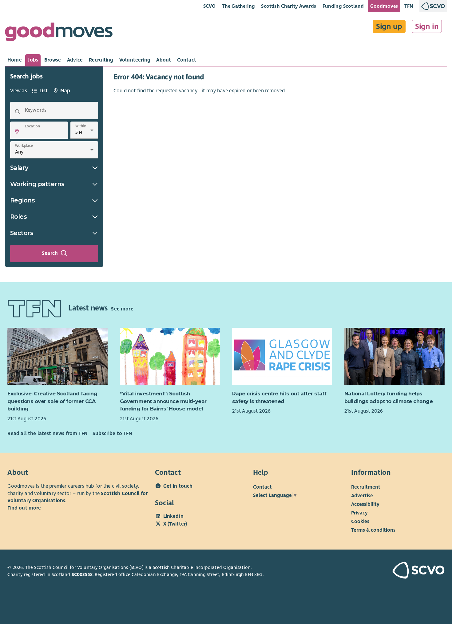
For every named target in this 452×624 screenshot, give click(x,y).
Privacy (359, 513)
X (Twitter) (175, 524)
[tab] (14, 60)
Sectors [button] (22, 233)
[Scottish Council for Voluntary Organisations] (410, 571)
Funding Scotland (343, 6)
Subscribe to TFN (113, 433)
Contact (262, 487)
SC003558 (82, 574)
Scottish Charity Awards (288, 6)
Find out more (24, 508)
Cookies (360, 521)
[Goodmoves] (59, 33)
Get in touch (178, 486)
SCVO (209, 6)
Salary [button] (19, 167)
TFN (408, 6)
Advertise (362, 496)
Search (50, 253)
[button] (17, 131)
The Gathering (238, 6)
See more (122, 309)
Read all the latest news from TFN (47, 433)
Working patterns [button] (37, 184)
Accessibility (365, 504)
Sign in (427, 26)
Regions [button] (22, 200)
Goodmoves (384, 6)
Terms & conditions (373, 530)
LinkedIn (173, 516)
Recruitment (365, 487)
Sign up (389, 26)
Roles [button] (18, 216)
